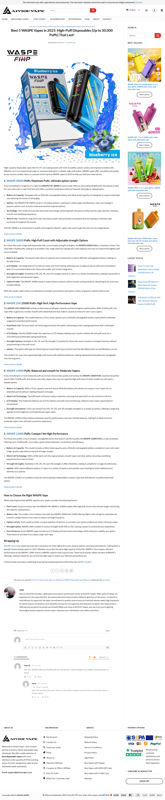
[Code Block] (50, 647)
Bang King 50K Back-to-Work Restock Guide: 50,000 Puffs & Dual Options (143, 286)
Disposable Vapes (19, 19)
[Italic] (29, 647)
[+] (61, 647)
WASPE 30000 (15, 180)
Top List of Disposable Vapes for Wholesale (47, 26)
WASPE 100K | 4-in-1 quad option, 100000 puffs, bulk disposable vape (144, 189)
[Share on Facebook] (53, 571)
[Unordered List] (43, 647)
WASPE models (84, 562)
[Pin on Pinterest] (66, 571)
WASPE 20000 (15, 240)
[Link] (54, 647)
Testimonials (74, 19)
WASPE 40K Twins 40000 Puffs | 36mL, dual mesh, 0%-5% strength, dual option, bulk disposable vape (143, 240)
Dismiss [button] (138, 2)
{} (58, 647)
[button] (161, 10)
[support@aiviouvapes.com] (146, 10)
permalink (106, 580)
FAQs (87, 19)
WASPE (39, 167)
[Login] (154, 10)
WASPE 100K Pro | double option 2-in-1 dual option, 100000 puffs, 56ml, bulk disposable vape (143, 86)
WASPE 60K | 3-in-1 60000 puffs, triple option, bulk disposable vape (143, 138)
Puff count (39, 19)
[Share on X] (57, 571)
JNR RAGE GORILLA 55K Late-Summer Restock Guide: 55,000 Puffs (149, 300)
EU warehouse (57, 19)
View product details (13, 234)
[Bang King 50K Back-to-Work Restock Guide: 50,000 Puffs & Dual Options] (132, 284)
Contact (107, 19)
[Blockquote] (47, 647)
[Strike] (36, 647)
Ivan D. (45, 687)
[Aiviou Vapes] (23, 10)
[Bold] (25, 647)
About (96, 19)
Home (5, 19)
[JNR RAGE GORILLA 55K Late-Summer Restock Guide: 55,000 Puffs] (132, 300)
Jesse (34, 683)
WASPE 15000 (15, 370)
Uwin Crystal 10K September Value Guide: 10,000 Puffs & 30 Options (143, 271)
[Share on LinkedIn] (71, 571)
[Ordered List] (40, 647)
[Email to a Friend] (62, 571)
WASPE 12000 (15, 433)
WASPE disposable (12, 546)
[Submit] (93, 10)
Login (107, 630)
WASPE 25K (14, 303)
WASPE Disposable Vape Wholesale (80, 26)
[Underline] (32, 647)
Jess (74, 42)
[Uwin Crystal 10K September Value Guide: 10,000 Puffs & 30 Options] (132, 268)
